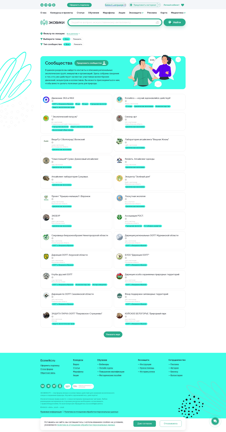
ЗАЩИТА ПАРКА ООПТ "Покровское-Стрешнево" (77, 313)
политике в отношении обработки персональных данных (86, 425)
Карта (164, 13)
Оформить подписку (79, 5)
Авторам (175, 368)
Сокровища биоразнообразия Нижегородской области (80, 235)
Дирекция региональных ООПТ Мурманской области (151, 235)
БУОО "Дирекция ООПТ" (137, 255)
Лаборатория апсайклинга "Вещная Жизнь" (147, 139)
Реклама (152, 13)
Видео (76, 364)
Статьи (80, 13)
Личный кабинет (171, 5)
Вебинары (104, 364)
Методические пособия (110, 375)
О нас (43, 13)
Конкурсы (78, 360)
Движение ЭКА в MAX (63, 98)
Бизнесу (174, 372)
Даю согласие (144, 423)
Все (67, 39)
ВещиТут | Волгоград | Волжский (68, 139)
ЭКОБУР (56, 216)
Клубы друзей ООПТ (62, 274)
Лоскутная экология (135, 196)
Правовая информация (51, 412)
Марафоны (109, 13)
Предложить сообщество (89, 63)
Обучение (93, 13)
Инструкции (145, 364)
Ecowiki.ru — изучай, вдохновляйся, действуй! (148, 98)
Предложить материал (145, 5)
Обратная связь (47, 373)
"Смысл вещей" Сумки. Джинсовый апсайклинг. (75, 159)
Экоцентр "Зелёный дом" (137, 176)
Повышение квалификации (111, 372)
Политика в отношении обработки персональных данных (91, 412)
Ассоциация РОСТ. (134, 216)
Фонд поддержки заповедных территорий (146, 294)
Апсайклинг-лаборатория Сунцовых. (70, 176)
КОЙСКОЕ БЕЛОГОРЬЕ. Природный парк (145, 313)
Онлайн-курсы (106, 368)
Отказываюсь (171, 423)
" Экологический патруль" (64, 116)
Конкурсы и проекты (61, 13)
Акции (122, 13)
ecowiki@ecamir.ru (95, 404)
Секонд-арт (131, 116)
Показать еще (113, 334)
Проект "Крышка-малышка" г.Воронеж (71, 196)
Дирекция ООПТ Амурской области (70, 255)
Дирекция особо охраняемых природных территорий (152, 274)
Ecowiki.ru (47, 360)
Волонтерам (176, 375)
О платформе (46, 369)
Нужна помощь (147, 368)
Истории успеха (147, 372)
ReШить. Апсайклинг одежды (139, 159)
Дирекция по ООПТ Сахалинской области (73, 294)
